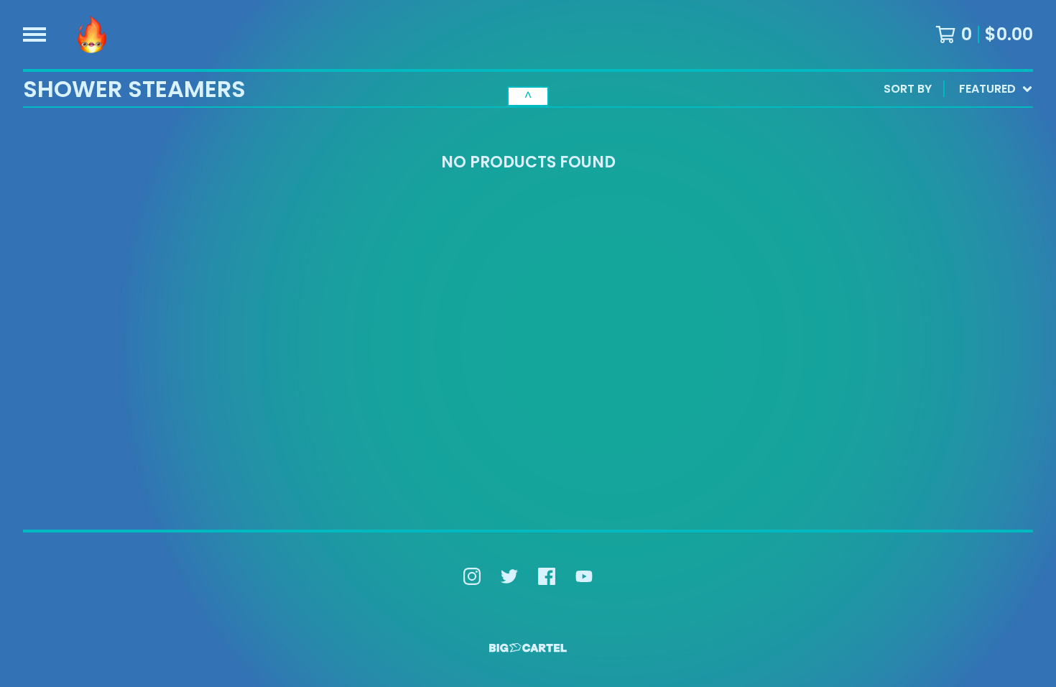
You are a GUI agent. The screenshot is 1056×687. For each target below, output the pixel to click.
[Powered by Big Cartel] (528, 647)
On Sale (894, 149)
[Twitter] (509, 576)
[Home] (92, 34)
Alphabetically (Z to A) (945, 218)
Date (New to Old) (928, 241)
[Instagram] (472, 576)
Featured (899, 126)
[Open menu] (34, 34)
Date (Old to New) (928, 264)
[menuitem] (958, 89)
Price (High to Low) (933, 310)
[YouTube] (584, 576)
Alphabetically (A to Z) (945, 195)
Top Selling (906, 172)
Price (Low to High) (933, 287)
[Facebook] (547, 576)
